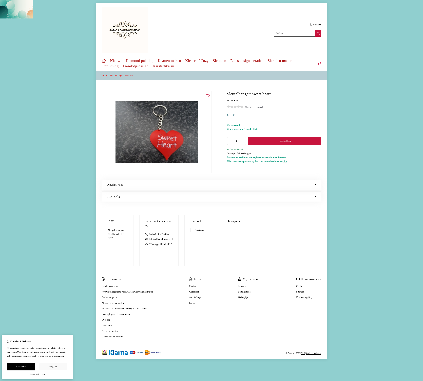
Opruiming (110, 66)
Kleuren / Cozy (197, 61)
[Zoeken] (318, 33)
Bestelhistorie (244, 292)
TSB (303, 353)
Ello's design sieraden (247, 61)
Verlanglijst (243, 297)
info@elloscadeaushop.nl (161, 239)
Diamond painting (140, 61)
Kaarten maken (169, 61)
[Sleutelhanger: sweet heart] (157, 172)
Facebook (199, 230)
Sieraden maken (280, 61)
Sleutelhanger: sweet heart (122, 75)
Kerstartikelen (163, 66)
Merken (192, 286)
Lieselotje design (136, 66)
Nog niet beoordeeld (254, 107)
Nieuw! (116, 61)
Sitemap (300, 292)
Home (104, 75)
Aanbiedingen (195, 297)
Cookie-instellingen (313, 353)
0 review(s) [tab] (113, 196)
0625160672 (163, 234)
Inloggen (242, 286)
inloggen (317, 24)
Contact (299, 286)
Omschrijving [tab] (115, 184)
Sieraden (219, 61)
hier (62, 356)
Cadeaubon (194, 292)
